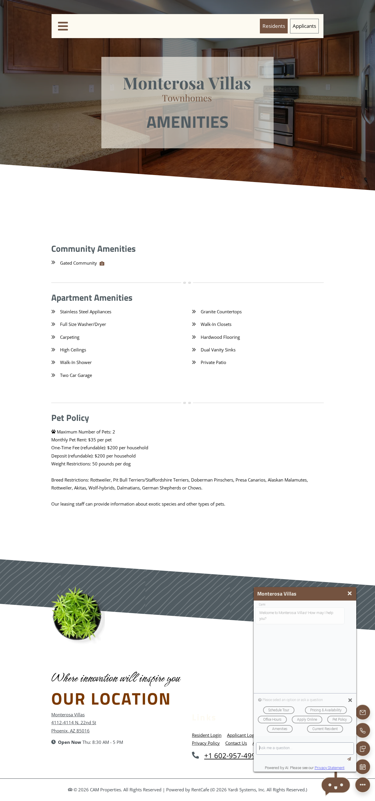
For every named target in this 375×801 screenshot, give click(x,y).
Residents (275, 25)
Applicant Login (242, 735)
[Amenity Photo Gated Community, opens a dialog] (102, 263)
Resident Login (206, 735)
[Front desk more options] (362, 784)
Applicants (306, 25)
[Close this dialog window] (349, 593)
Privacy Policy (206, 743)
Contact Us (236, 743)
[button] (335, 785)
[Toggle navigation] (63, 26)
